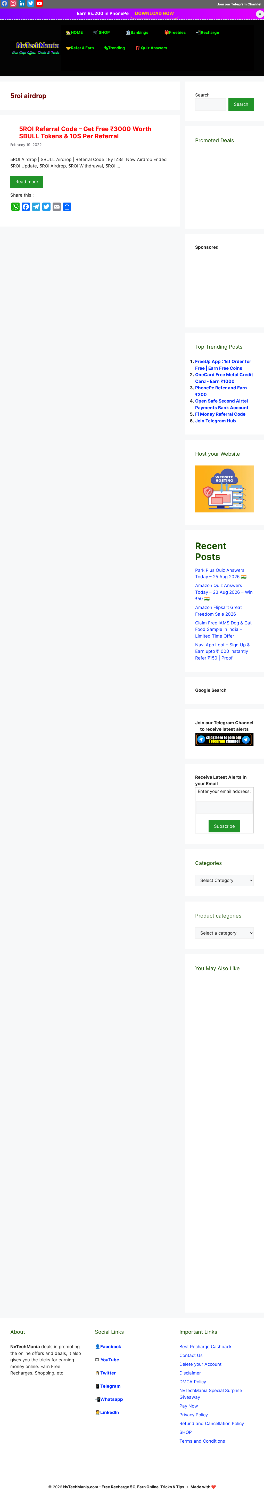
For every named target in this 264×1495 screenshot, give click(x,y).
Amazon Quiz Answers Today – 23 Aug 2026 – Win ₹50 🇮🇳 (224, 592)
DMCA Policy (192, 1381)
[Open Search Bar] (68, 63)
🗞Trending (114, 47)
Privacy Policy (193, 1414)
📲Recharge (207, 32)
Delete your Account (200, 1364)
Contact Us (191, 1355)
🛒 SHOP (101, 32)
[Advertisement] (229, 283)
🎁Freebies (175, 32)
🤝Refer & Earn (80, 47)
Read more (26, 181)
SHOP (185, 1432)
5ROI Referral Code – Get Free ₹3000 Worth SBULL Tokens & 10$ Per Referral (85, 132)
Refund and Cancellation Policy (211, 1423)
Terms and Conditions (202, 1441)
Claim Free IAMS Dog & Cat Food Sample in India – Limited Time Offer (223, 629)
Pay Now (188, 1406)
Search (202, 95)
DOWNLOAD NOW (154, 13)
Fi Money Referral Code (220, 414)
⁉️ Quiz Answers (151, 47)
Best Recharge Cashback (205, 1346)
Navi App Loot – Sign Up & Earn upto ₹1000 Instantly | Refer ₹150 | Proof (223, 651)
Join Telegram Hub (215, 420)
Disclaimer (190, 1373)
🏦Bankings (137, 32)
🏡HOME (74, 32)
